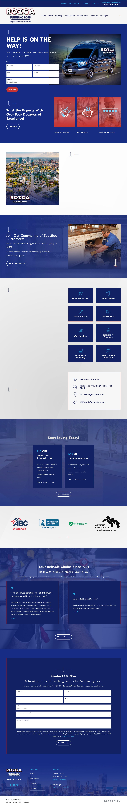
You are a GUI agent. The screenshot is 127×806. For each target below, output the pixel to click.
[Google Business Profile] (17, 785)
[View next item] (67, 537)
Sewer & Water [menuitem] (82, 16)
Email (8, 72)
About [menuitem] (50, 16)
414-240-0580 (111, 4)
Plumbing (33, 788)
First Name (10, 65)
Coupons (85, 3)
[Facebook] (11, 785)
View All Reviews (63, 637)
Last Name (37, 65)
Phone (36, 72)
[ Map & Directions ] (59, 780)
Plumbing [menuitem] (58, 16)
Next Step (12, 89)
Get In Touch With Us (17, 263)
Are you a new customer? (23, 713)
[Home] (20, 15)
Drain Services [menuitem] (70, 16)
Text (38, 482)
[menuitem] (8, 802)
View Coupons (63, 494)
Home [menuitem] (43, 16)
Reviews (64, 3)
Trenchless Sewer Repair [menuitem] (99, 16)
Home (32, 773)
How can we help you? (22, 720)
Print (52, 482)
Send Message (63, 743)
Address (9, 79)
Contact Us (95, 3)
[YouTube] (14, 785)
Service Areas (74, 3)
